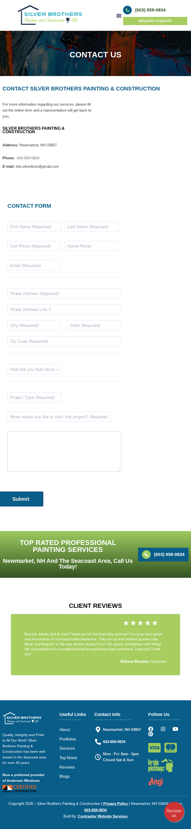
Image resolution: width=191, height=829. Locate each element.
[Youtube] (175, 729)
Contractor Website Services (103, 816)
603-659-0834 (28, 158)
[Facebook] (150, 729)
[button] (119, 15)
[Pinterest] (150, 734)
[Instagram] (163, 729)
